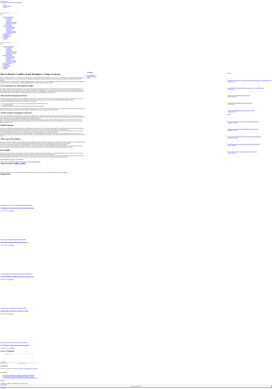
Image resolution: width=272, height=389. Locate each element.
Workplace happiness (35, 161)
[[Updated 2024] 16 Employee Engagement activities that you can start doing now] (230, 86)
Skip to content (4, 1)
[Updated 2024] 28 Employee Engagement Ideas (238, 95)
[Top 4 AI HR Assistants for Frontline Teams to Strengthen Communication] (230, 135)
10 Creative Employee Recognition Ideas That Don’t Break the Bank (16, 273)
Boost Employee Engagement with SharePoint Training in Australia (243, 129)
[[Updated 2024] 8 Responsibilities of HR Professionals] (230, 101)
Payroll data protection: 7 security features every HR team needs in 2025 (244, 144)
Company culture (26, 161)
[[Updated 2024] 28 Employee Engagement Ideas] (230, 94)
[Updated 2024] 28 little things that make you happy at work (241, 110)
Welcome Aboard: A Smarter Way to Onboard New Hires (13, 308)
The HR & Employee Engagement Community (11, 2)
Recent (229, 114)
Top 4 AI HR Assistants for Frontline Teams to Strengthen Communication (244, 136)
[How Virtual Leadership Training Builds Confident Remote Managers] (230, 120)
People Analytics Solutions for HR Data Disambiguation (13, 239)
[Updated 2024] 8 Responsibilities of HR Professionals (240, 103)
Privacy (26, 383)
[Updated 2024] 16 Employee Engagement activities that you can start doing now (246, 88)
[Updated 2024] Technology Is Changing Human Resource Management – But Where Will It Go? (249, 80)
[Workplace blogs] (235, 177)
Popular (229, 73)
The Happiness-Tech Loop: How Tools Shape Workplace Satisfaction (16, 205)
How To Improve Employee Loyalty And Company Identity (14, 342)
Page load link (4, 384)
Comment (3, 362)
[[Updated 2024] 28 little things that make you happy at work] (230, 109)
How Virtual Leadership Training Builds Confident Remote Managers (243, 121)
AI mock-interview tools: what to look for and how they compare (242, 151)
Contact (88, 77)
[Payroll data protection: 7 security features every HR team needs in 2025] (230, 143)
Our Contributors (90, 75)
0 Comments (11, 210)
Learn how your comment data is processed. (28, 368)
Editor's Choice (18, 161)
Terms (22, 383)
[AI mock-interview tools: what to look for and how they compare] (230, 150)
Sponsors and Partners (92, 76)
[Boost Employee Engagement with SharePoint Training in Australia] (230, 128)
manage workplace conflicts (27, 81)
